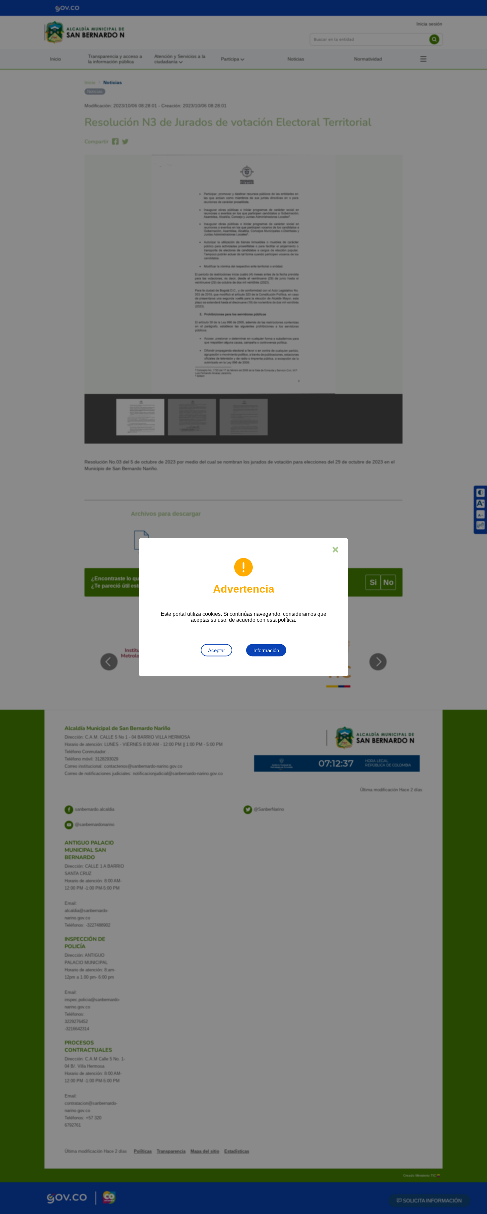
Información (266, 650)
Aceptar (216, 650)
